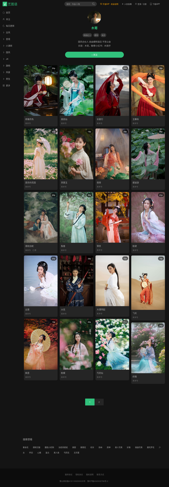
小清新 (8, 45)
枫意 (27, 372)
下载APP (156, 4)
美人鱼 (56, 452)
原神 (109, 447)
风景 (7, 72)
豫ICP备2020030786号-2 (97, 481)
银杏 (99, 245)
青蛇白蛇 (29, 246)
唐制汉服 (36, 447)
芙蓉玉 (64, 182)
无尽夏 (76, 452)
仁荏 (34, 250)
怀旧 (31, 452)
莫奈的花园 (30, 182)
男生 (7, 78)
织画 (135, 376)
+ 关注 (94, 54)
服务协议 (68, 474)
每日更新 (9, 25)
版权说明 (89, 474)
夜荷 (99, 182)
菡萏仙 (64, 119)
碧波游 (136, 182)
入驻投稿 (128, 4)
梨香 (63, 246)
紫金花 (25, 447)
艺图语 (12, 4)
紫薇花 (83, 447)
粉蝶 (63, 372)
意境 (7, 39)
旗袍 (7, 65)
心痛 (39, 452)
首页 (7, 12)
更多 (7, 85)
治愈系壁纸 (63, 447)
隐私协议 (79, 474)
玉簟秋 (136, 119)
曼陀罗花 (150, 447)
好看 (129, 447)
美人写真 (118, 447)
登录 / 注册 (142, 4)
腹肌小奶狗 (49, 447)
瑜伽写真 (138, 447)
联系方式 (100, 474)
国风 (7, 52)
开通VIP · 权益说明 (110, 4)
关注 (7, 19)
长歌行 (100, 119)
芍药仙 (100, 372)
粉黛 (135, 246)
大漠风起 (101, 309)
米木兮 (28, 123)
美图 (74, 447)
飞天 (135, 313)
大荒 (63, 309)
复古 (47, 452)
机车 (92, 447)
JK (6, 58)
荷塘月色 (29, 119)
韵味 (100, 447)
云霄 (27, 309)
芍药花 (66, 452)
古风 (7, 32)
